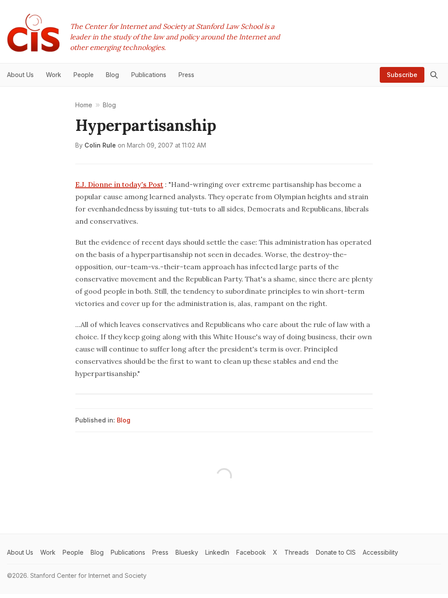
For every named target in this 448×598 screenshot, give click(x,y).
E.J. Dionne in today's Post (119, 184)
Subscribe (402, 74)
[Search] (434, 75)
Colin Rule (100, 145)
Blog (123, 420)
